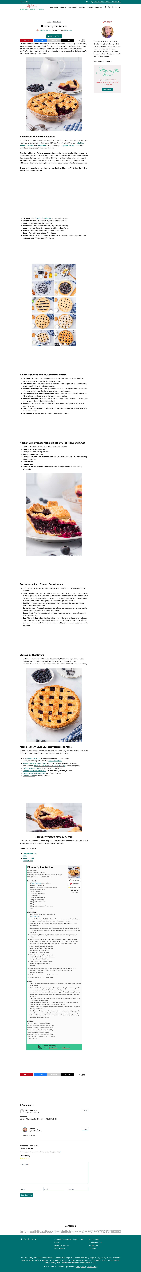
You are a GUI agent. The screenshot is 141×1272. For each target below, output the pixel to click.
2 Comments (68, 30)
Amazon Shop (94, 1239)
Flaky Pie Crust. (35, 916)
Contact (82, 7)
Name (23, 1189)
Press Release (59, 1248)
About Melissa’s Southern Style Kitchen (68, 1239)
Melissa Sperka (45, 30)
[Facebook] (105, 7)
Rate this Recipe (75, 887)
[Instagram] (108, 7)
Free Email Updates (61, 1245)
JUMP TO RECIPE (55, 36)
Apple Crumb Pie (67, 145)
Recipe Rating (25, 1156)
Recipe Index (72, 7)
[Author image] (37, 30)
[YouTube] (119, 7)
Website (71, 1189)
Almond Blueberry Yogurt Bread (34, 763)
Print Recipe (75, 880)
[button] (71, 890)
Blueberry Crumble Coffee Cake (34, 771)
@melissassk (53, 1048)
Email (46, 1189)
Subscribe (98, 7)
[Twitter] (116, 7)
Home (49, 22)
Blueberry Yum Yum (33, 758)
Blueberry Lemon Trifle (31, 768)
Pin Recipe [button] (75, 883)
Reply (85, 1110)
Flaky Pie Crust (36, 883)
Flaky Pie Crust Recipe (43, 218)
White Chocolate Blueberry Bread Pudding (49, 766)
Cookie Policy (92, 1267)
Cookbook (54, 7)
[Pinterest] (112, 7)
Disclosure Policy (95, 1242)
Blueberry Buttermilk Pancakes (34, 773)
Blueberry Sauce (29, 776)
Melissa (32, 1129)
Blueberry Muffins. (55, 761)
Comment (25, 1164)
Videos (90, 7)
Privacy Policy (81, 1267)
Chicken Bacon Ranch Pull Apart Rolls (107, 2)
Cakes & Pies (57, 22)
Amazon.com (46, 1260)
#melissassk (65, 1048)
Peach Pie (42, 145)
